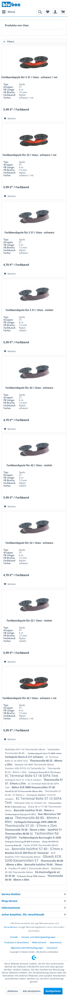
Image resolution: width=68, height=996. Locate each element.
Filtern (10, 41)
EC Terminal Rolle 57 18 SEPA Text (31, 775)
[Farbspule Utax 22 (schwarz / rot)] (34, 139)
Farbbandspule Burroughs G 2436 (40, 837)
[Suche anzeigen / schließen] (40, 12)
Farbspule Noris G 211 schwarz (24, 757)
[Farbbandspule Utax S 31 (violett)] (34, 294)
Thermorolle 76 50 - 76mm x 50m (25, 829)
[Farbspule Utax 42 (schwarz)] (34, 372)
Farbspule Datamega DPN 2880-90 (35, 822)
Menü (11, 12)
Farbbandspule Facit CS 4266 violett (45, 753)
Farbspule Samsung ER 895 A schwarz (22, 841)
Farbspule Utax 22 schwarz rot (30, 802)
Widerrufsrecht (39, 942)
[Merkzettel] (47, 12)
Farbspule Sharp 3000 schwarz (31, 876)
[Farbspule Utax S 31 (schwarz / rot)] (34, 62)
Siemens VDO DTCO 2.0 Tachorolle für (25, 768)
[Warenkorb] (63, 12)
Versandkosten (11, 927)
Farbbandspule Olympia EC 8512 (20, 814)
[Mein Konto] (55, 12)
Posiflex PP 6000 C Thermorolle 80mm (29, 868)
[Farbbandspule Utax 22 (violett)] (34, 605)
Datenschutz (56, 942)
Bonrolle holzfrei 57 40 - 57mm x (37, 849)
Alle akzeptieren (31, 991)
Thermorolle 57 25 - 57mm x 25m (31, 825)
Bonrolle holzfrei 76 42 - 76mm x (34, 810)
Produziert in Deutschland (16, 942)
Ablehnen (12, 991)
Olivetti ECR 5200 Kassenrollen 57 (33, 858)
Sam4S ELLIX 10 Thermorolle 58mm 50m (24, 791)
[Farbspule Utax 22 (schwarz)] (34, 527)
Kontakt (14, 937)
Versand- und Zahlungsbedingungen (38, 937)
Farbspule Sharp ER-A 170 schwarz (45, 772)
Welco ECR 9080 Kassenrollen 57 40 (33, 787)
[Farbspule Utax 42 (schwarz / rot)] (34, 682)
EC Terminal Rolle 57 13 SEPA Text (33, 800)
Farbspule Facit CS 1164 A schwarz (23, 779)
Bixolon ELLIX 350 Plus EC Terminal (27, 853)
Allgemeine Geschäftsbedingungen (27, 947)
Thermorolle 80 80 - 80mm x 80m (32, 820)
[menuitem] (8, 12)
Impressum (52, 947)
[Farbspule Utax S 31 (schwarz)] (34, 217)
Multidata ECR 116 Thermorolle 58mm (25, 749)
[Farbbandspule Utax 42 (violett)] (34, 450)
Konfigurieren (53, 991)
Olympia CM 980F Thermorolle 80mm (34, 764)
